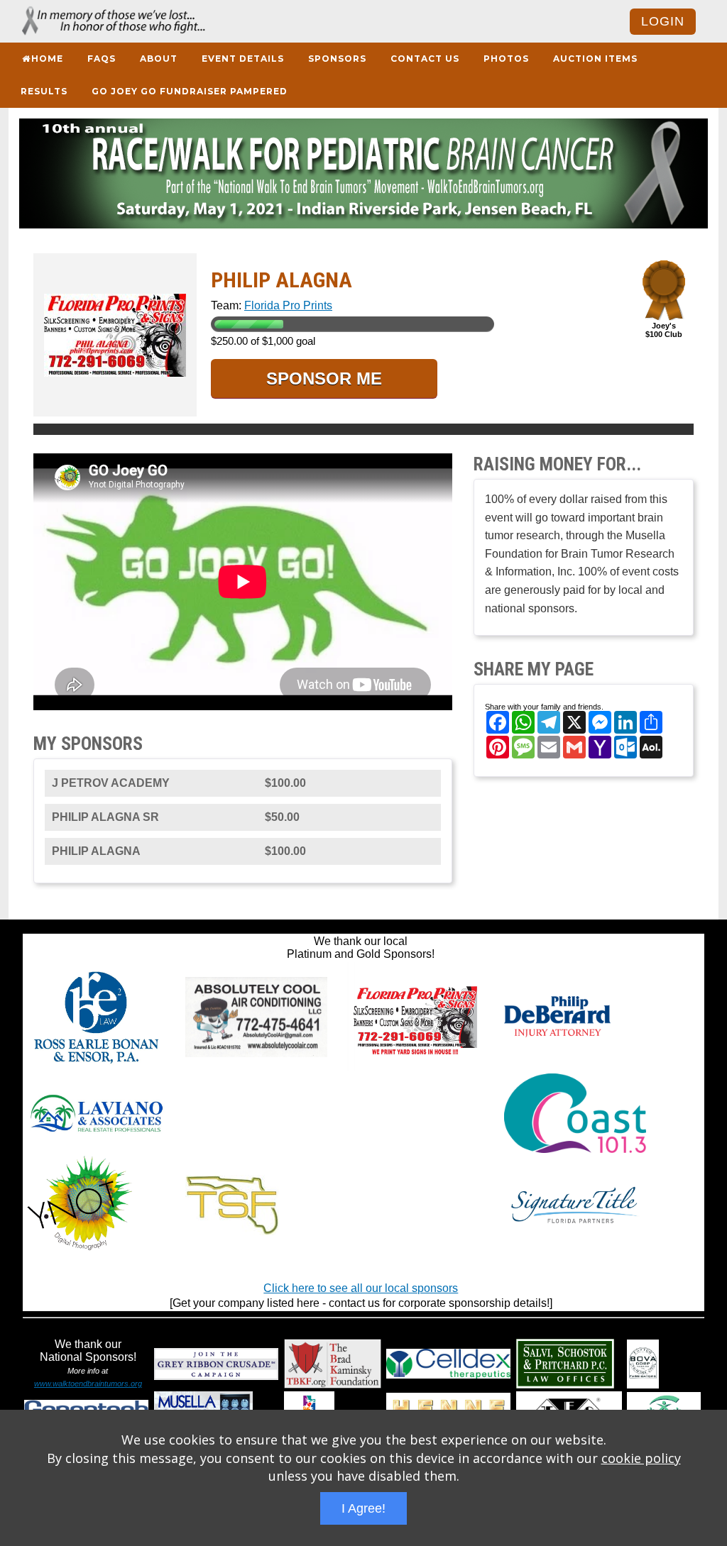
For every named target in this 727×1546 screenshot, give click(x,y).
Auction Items (595, 58)
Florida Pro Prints (288, 305)
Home (47, 58)
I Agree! (363, 1508)
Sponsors (337, 58)
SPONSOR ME (324, 378)
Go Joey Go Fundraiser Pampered (190, 91)
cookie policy (641, 1458)
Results (44, 91)
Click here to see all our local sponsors (360, 1288)
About (158, 58)
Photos (506, 58)
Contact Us (424, 58)
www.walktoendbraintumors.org (88, 1383)
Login (662, 21)
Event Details (243, 58)
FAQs (101, 58)
